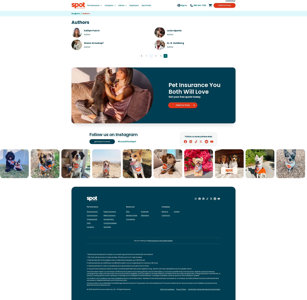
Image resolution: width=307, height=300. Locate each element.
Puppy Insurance (110, 212)
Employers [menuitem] (134, 5)
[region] (153, 163)
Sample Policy (109, 219)
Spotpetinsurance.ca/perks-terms (179, 269)
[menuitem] (94, 5)
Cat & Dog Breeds (110, 223)
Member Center (131, 215)
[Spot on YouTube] (212, 142)
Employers (145, 212)
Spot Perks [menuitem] (146, 5)
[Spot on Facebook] (185, 142)
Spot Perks (107, 227)
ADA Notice (145, 215)
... (151, 56)
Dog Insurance (92, 212)
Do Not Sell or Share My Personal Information (204, 289)
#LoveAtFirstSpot (127, 141)
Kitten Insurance (109, 215)
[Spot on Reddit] (206, 142)
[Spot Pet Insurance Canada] (92, 198)
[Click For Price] (210, 5)
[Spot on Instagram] (195, 198)
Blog (128, 212)
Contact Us (166, 215)
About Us (165, 212)
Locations (90, 227)
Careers (177, 212)
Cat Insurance (92, 215)
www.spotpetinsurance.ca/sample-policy (126, 278)
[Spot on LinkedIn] (191, 142)
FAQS (89, 223)
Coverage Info (92, 219)
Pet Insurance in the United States (160, 241)
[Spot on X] (201, 142)
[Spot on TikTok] (196, 142)
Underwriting (230, 1)
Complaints (130, 219)
